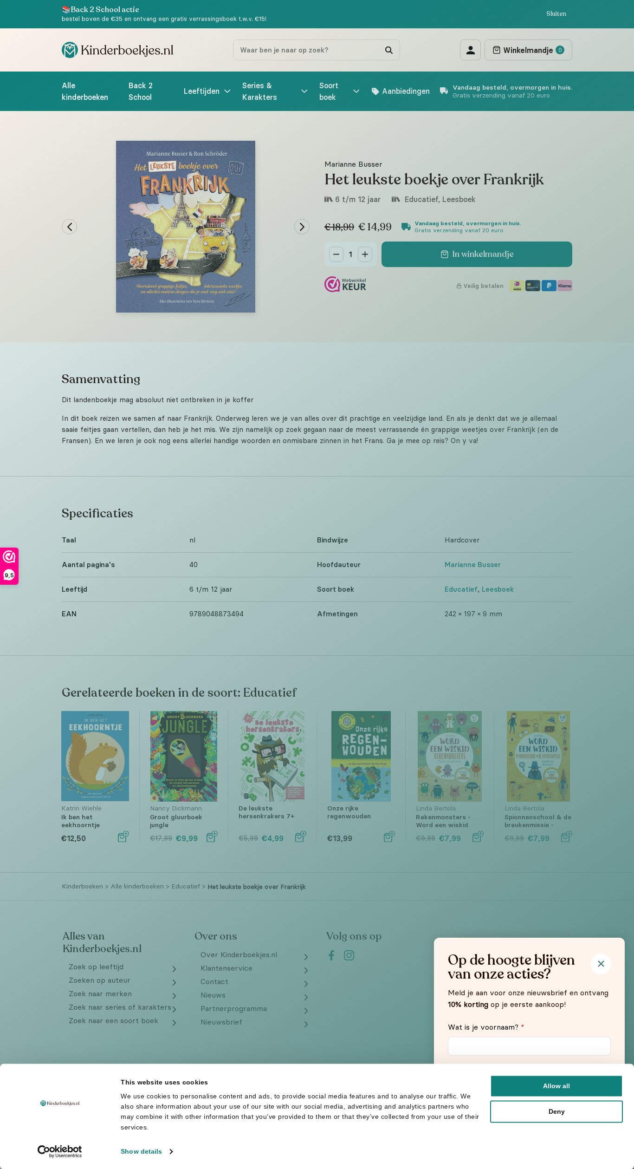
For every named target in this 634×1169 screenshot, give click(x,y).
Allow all (556, 1086)
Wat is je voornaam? (486, 1027)
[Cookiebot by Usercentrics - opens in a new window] (60, 1151)
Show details (141, 1151)
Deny (557, 1111)
